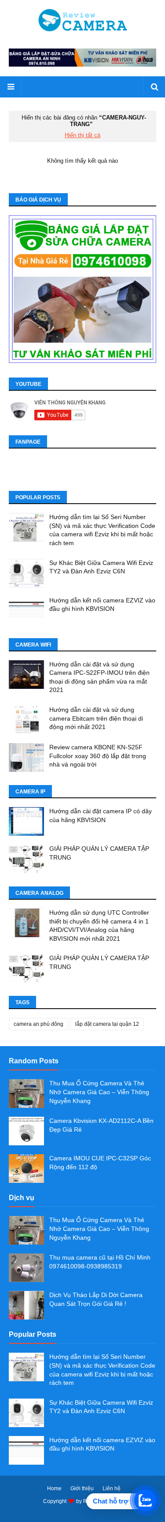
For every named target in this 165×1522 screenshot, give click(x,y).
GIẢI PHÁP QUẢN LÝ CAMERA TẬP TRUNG (99, 853)
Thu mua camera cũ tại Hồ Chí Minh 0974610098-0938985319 (99, 1262)
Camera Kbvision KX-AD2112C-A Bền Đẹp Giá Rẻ (101, 1125)
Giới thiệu (82, 1488)
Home (54, 1488)
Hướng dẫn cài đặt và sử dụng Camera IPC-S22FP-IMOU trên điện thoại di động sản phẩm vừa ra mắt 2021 (99, 677)
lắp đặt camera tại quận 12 (107, 1024)
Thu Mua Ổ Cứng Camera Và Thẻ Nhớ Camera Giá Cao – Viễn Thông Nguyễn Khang (99, 1092)
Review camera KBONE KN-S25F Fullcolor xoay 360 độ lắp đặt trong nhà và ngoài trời (97, 756)
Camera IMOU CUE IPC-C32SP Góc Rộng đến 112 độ (100, 1162)
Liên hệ (112, 1488)
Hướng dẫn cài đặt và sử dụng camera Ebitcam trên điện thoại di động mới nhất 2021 (96, 718)
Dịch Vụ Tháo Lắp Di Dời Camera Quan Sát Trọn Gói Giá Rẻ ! (96, 1299)
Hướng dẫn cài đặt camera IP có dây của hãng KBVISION (100, 815)
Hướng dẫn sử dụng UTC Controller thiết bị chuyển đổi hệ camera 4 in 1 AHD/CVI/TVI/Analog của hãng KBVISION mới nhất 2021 (99, 925)
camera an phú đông (38, 1024)
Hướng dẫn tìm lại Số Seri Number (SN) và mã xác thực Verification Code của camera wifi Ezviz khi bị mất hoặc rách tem (102, 529)
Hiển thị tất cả (82, 135)
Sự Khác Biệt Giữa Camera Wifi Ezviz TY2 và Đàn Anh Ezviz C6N (101, 567)
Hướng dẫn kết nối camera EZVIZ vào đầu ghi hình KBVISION (102, 605)
